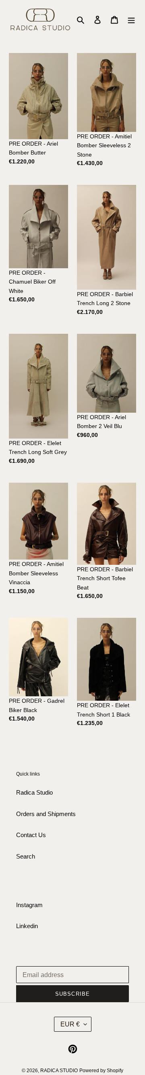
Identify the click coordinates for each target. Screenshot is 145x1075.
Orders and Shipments (46, 813)
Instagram (29, 904)
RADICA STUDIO (59, 1070)
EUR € (70, 1024)
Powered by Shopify (101, 1070)
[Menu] (131, 19)
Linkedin (27, 925)
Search (25, 856)
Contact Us (31, 834)
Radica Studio (34, 792)
